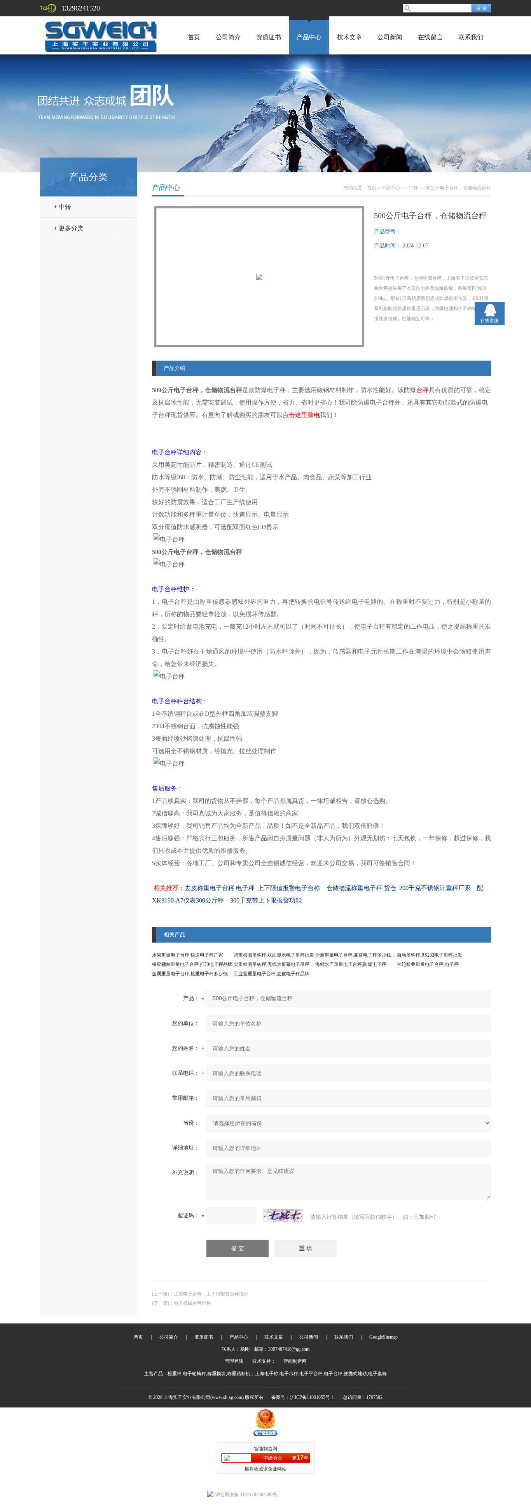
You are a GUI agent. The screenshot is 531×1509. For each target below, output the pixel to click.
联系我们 (470, 37)
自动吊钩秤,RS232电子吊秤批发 (429, 955)
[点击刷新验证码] (283, 1215)
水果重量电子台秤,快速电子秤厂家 (187, 955)
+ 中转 (62, 206)
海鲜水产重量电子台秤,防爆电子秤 (350, 964)
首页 (194, 37)
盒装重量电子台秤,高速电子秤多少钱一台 (357, 955)
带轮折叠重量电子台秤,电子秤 (428, 964)
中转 (413, 188)
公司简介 (228, 37)
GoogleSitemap (383, 1337)
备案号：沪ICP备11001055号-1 (302, 1397)
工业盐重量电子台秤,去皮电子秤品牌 (271, 973)
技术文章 (349, 37)
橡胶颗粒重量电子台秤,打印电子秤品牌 (192, 964)
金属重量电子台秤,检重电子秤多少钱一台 (194, 973)
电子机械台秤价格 (192, 1303)
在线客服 (489, 320)
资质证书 (268, 37)
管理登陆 (234, 1361)
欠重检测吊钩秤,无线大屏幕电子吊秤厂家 (276, 964)
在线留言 (430, 37)
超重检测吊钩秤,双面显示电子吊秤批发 (274, 955)
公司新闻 (389, 37)
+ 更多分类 (69, 228)
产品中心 (309, 37)
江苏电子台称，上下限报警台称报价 (211, 1294)
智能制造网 (295, 1361)
